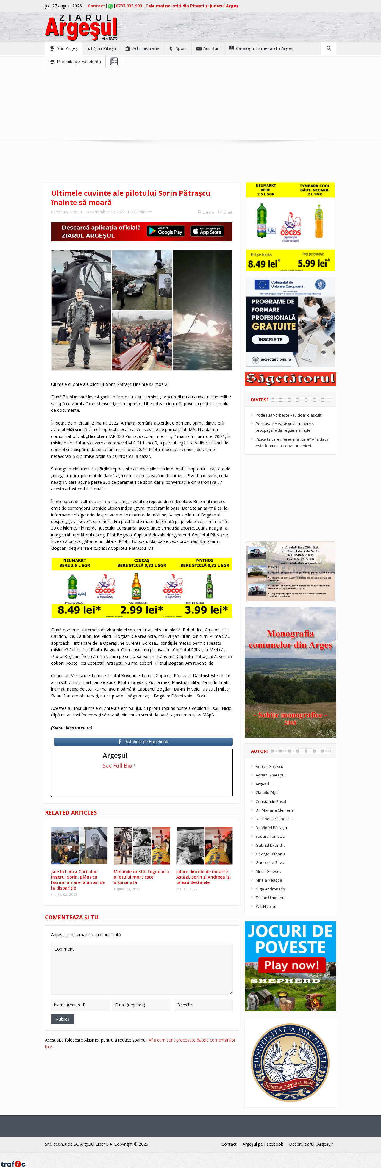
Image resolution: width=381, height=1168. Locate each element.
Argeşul (76, 212)
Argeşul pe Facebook (263, 1144)
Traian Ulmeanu (270, 897)
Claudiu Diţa (267, 792)
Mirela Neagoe (269, 880)
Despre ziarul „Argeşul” (311, 1144)
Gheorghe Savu (270, 862)
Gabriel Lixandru (271, 845)
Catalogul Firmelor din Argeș (264, 48)
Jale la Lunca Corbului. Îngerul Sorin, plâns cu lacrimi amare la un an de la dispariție (78, 880)
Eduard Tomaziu (270, 836)
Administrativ (145, 48)
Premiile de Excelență (79, 61)
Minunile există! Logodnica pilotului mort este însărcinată (141, 877)
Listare (208, 212)
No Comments (140, 212)
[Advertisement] (190, 109)
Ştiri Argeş (67, 48)
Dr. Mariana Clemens (274, 810)
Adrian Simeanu (270, 775)
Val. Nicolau (266, 906)
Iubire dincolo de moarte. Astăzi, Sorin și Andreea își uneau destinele (203, 877)
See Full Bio (117, 765)
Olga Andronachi (271, 889)
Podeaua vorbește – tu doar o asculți (289, 415)
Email (228, 212)
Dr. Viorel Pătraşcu (272, 827)
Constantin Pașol (271, 801)
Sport (181, 48)
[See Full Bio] (134, 765)
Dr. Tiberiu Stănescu (274, 818)
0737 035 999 (129, 6)
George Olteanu (270, 854)
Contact (96, 6)
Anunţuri (211, 48)
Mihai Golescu (268, 871)
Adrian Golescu (269, 766)
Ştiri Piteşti (105, 48)
